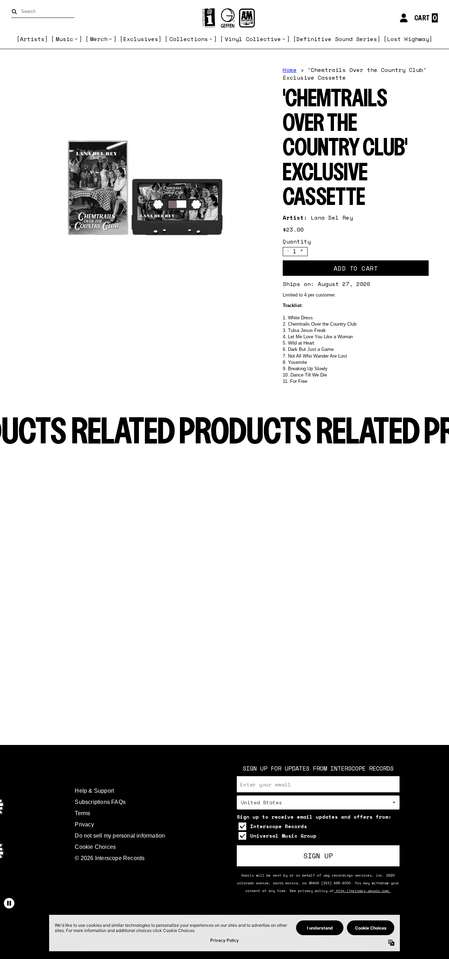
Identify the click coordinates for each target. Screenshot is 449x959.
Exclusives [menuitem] (140, 39)
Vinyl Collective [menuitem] (253, 39)
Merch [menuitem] (99, 39)
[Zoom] (142, 190)
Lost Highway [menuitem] (408, 39)
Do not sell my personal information (120, 836)
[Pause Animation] (9, 903)
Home (290, 70)
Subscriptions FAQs (100, 802)
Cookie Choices (95, 847)
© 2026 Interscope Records (110, 858)
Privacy (84, 824)
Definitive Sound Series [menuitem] (336, 39)
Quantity (297, 241)
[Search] (15, 12)
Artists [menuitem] (32, 39)
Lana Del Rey (332, 217)
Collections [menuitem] (188, 39)
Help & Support (94, 791)
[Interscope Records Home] (224, 18)
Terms (82, 813)
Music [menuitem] (64, 39)
